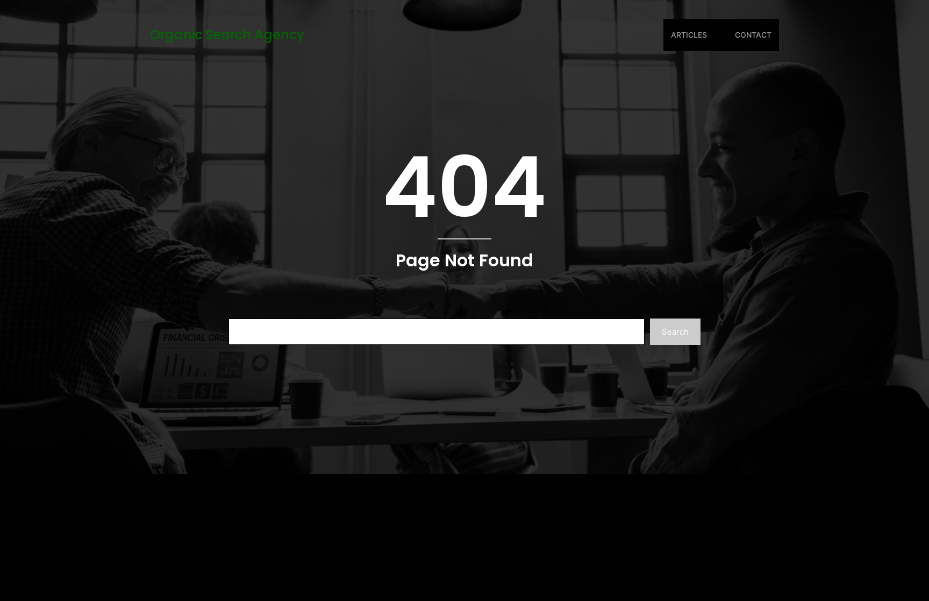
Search (675, 332)
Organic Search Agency (227, 35)
